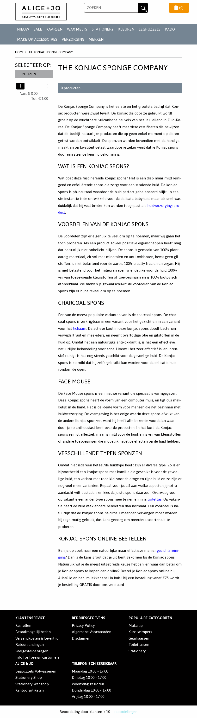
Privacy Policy (83, 625)
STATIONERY (103, 29)
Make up (136, 625)
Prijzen (29, 74)
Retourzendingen (29, 644)
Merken (96, 39)
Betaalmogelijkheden (33, 632)
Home (19, 52)
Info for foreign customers (37, 657)
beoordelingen (125, 712)
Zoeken (143, 8)
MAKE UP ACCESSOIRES (37, 39)
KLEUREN (126, 29)
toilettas (155, 499)
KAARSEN (54, 29)
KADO (170, 29)
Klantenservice (30, 618)
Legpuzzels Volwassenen (35, 671)
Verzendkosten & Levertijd (36, 638)
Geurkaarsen (139, 638)
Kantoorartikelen (29, 690)
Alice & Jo (24, 663)
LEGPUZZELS (149, 29)
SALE (38, 29)
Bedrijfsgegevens (88, 618)
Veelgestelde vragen (31, 651)
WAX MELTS (77, 29)
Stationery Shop (28, 677)
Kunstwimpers (140, 632)
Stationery (137, 651)
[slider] (20, 86)
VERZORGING (73, 39)
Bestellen (23, 625)
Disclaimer (81, 638)
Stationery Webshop (32, 684)
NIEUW (23, 29)
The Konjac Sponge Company (50, 52)
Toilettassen (139, 644)
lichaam (79, 328)
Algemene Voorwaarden (91, 632)
